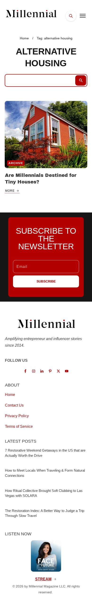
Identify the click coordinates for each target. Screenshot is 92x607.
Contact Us (14, 405)
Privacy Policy (17, 416)
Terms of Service (19, 426)
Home (10, 395)
